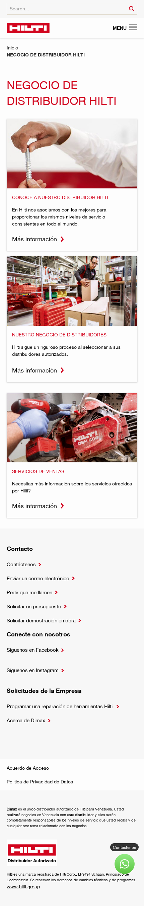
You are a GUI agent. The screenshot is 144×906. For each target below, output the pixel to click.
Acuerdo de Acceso (28, 768)
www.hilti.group (23, 886)
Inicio (12, 47)
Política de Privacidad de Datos (40, 781)
